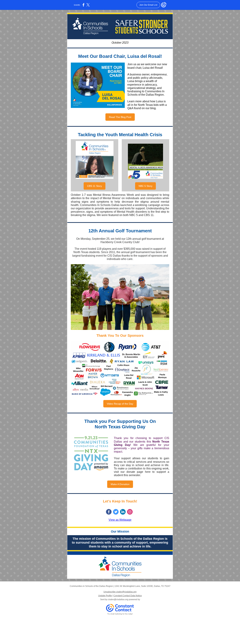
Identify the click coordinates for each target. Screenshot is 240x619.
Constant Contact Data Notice (127, 595)
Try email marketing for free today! (120, 614)
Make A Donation (120, 484)
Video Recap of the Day (120, 403)
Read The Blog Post (120, 117)
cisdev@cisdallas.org (118, 599)
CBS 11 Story (94, 186)
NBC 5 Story (145, 186)
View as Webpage (120, 519)
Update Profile (105, 595)
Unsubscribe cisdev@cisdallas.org (120, 592)
